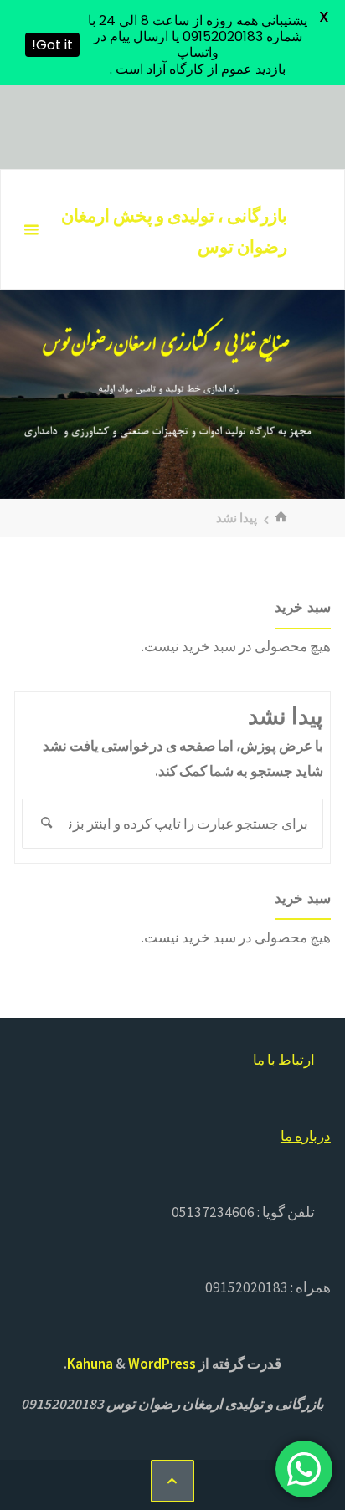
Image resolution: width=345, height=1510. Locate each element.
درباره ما (306, 1136)
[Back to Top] (172, 1481)
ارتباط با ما (284, 1059)
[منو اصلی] (31, 230)
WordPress (162, 1363)
